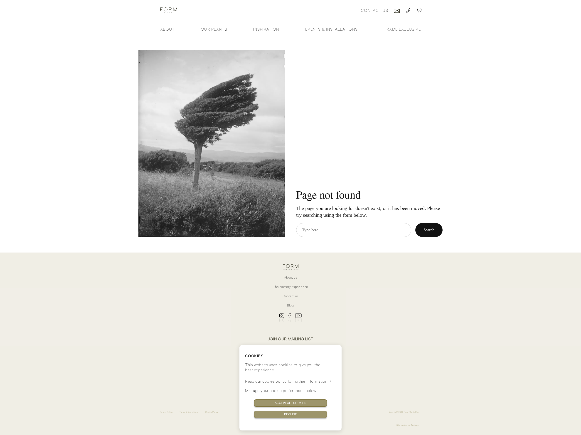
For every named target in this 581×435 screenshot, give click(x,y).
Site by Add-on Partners (407, 425)
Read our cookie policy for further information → (288, 381)
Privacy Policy (166, 412)
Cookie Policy (211, 412)
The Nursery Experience (290, 287)
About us (290, 277)
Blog (290, 305)
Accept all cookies (290, 403)
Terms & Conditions (189, 412)
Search (428, 230)
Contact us (290, 296)
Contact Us (374, 10)
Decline (290, 414)
